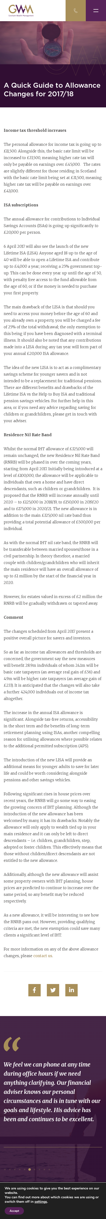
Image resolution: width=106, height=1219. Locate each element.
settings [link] (41, 1201)
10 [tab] (49, 1169)
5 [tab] (24, 1169)
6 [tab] (29, 1169)
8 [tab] (39, 1169)
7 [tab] (34, 1169)
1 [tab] (5, 1169)
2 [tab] (10, 1169)
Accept (14, 1211)
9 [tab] (44, 1169)
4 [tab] (19, 1169)
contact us (42, 955)
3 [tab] (15, 1169)
